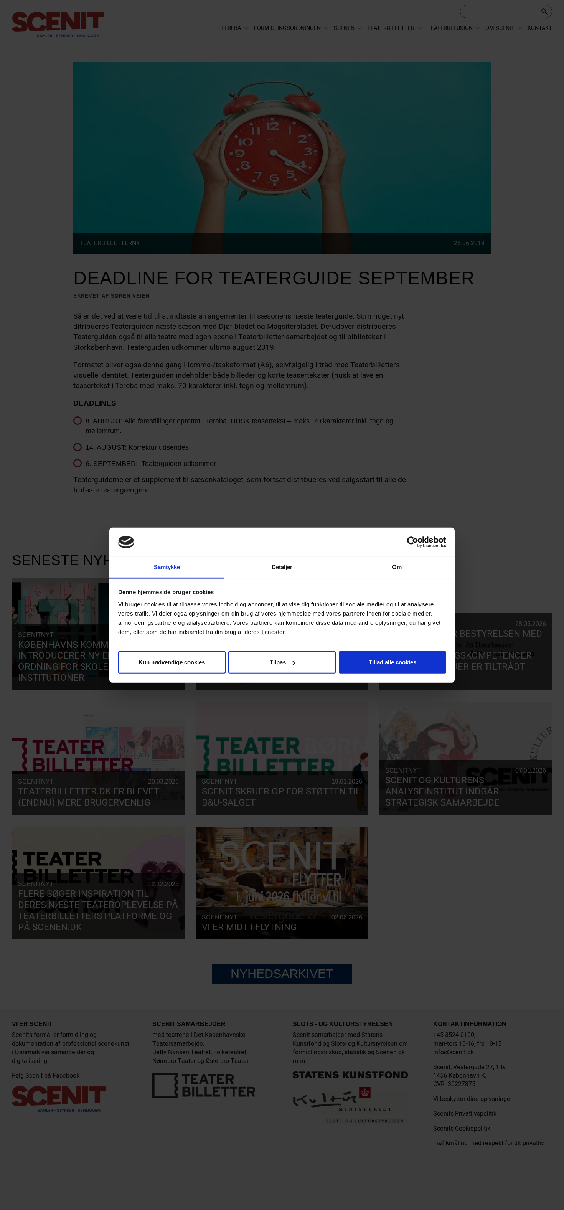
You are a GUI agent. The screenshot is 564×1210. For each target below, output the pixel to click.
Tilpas (278, 662)
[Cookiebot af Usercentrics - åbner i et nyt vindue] (412, 542)
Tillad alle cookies (392, 662)
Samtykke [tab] (167, 567)
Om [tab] (397, 567)
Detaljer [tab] (282, 567)
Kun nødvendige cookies (172, 662)
